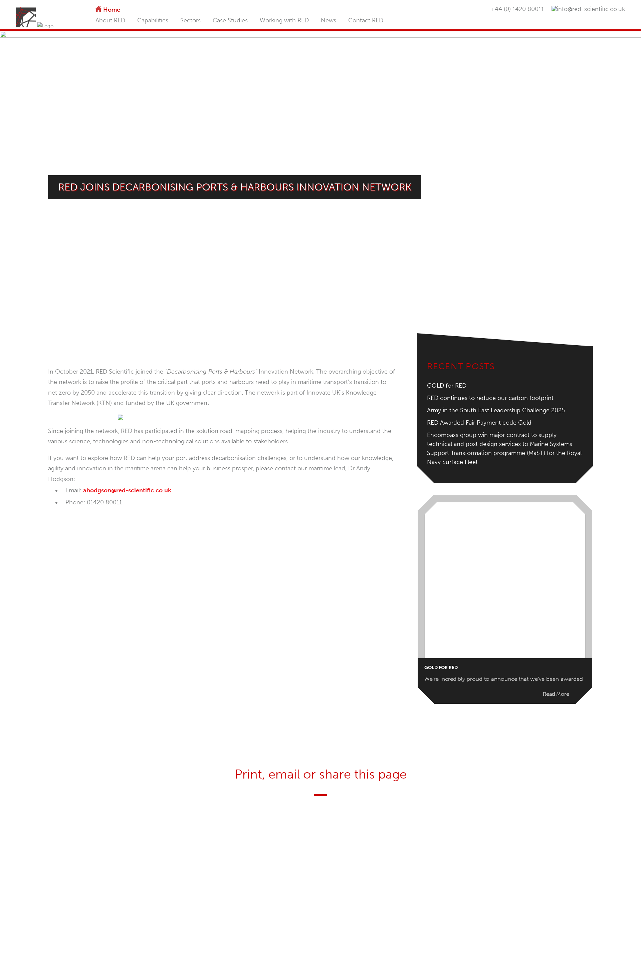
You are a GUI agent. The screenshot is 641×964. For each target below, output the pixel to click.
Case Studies (230, 20)
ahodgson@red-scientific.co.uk (127, 490)
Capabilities (152, 20)
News (328, 20)
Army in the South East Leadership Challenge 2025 (496, 410)
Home (111, 9)
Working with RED (284, 20)
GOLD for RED (446, 385)
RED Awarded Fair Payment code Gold (479, 422)
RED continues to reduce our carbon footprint (490, 398)
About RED (110, 20)
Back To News (222, 537)
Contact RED (365, 20)
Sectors (190, 20)
